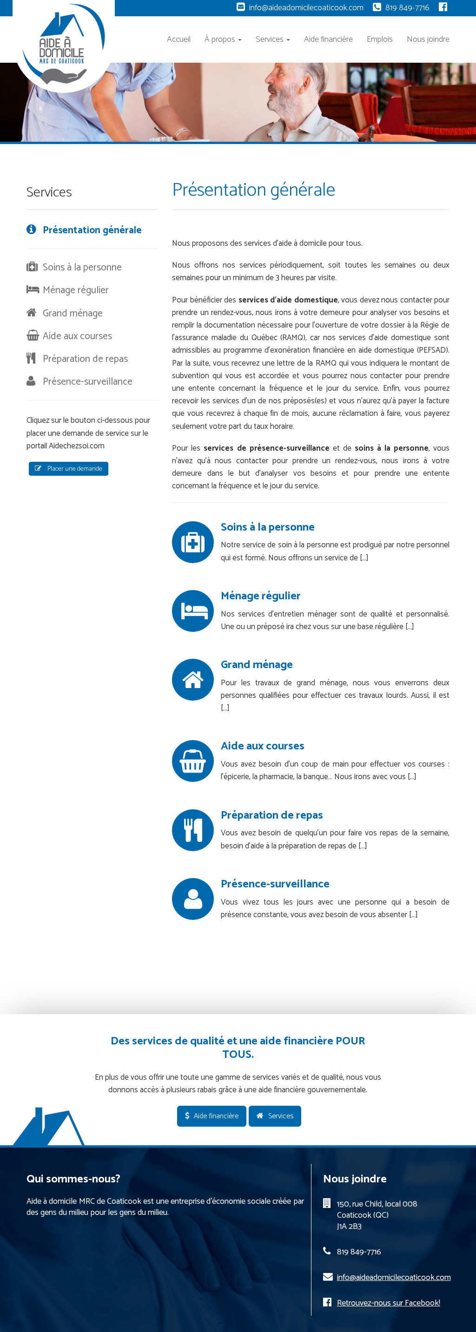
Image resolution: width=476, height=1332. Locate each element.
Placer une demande (74, 469)
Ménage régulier (261, 596)
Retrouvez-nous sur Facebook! (388, 1303)
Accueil (179, 39)
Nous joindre (428, 39)
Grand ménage (257, 665)
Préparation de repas (272, 816)
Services (270, 39)
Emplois (380, 39)
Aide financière (328, 39)
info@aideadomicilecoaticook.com (306, 8)
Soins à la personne (268, 527)
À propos (221, 39)
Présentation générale (92, 230)
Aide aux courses (262, 746)
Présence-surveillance (275, 884)
